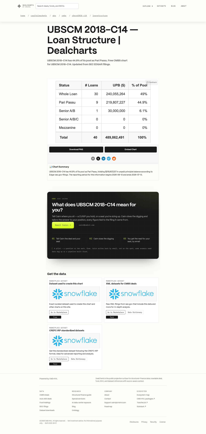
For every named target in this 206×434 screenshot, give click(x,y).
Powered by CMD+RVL (48, 379)
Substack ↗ (141, 406)
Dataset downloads (47, 410)
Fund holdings (45, 403)
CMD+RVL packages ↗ (146, 399)
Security (153, 422)
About (184, 6)
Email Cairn (63, 225)
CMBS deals (44, 395)
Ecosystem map (143, 395)
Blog (173, 6)
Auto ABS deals (46, 399)
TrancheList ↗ (142, 403)
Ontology (75, 410)
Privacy (144, 422)
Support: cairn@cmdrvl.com (115, 403)
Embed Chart (131, 149)
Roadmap (108, 406)
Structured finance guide (81, 395)
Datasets (161, 6)
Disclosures (134, 422)
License (162, 422)
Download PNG (76, 149)
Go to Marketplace (59, 312)
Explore (148, 6)
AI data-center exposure (81, 403)
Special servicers (78, 399)
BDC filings (44, 406)
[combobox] (57, 6)
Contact (107, 399)
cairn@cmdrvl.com (86, 225)
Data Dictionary (135, 312)
